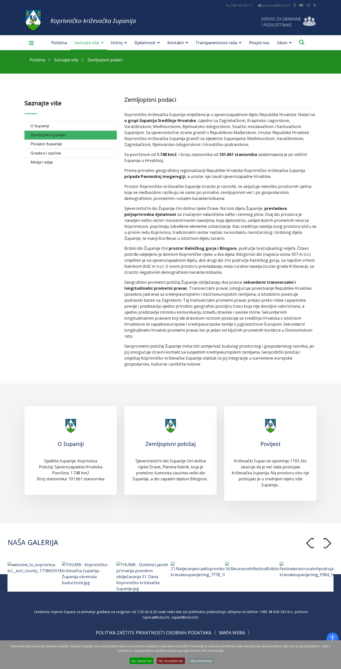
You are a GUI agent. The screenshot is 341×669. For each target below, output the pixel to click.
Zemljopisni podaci (48, 135)
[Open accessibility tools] (333, 639)
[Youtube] (301, 5)
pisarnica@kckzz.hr (276, 5)
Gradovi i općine (45, 153)
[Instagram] (308, 5)
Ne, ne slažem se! (171, 661)
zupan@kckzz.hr (184, 617)
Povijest (270, 443)
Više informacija (201, 661)
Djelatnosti (145, 42)
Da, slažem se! (142, 661)
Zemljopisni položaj (170, 443)
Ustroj (117, 42)
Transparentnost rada (216, 42)
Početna (59, 42)
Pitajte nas (259, 42)
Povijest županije (46, 144)
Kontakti (175, 42)
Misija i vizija (41, 162)
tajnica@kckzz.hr (156, 617)
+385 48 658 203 (272, 611)
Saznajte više (86, 42)
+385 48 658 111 (241, 5)
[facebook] (295, 5)
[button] (327, 543)
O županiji (39, 126)
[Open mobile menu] (29, 42)
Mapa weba (232, 632)
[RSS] (314, 5)
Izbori (282, 42)
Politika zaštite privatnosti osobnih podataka (153, 632)
